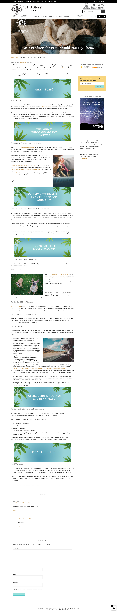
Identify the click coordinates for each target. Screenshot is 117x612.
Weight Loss (80, 16)
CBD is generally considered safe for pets (56, 276)
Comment (16, 548)
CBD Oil (14, 16)
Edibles (51, 16)
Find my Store (84, 158)
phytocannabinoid (46, 106)
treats (64, 68)
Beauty (66, 16)
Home (12, 57)
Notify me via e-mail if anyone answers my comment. (29, 589)
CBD (17, 57)
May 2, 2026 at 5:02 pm (24, 518)
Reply (15, 510)
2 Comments (29, 62)
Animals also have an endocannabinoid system (24, 165)
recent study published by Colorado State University (26, 169)
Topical (44, 16)
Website (15, 582)
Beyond (59, 16)
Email (15, 574)
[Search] (103, 11)
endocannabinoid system (27, 147)
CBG (104, 16)
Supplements (91, 16)
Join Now (99, 86)
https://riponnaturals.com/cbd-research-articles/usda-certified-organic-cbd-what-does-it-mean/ (39, 368)
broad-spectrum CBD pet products (60, 274)
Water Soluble (24, 16)
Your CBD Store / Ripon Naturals (27, 9)
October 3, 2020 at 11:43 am (21, 502)
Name (15, 567)
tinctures (57, 68)
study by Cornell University (18, 173)
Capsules (35, 16)
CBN (99, 16)
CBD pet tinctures (16, 306)
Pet (72, 16)
